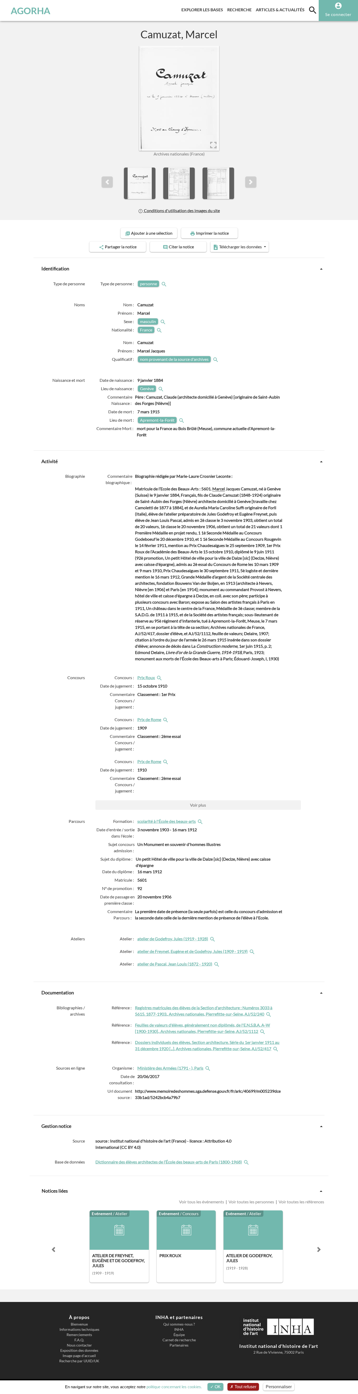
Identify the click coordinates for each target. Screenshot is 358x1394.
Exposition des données (79, 1350)
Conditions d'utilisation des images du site (181, 210)
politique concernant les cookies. (174, 1387)
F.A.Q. (79, 1340)
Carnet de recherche (179, 1340)
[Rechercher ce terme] (164, 283)
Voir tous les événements (202, 1201)
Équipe (179, 1334)
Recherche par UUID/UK (79, 1361)
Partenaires (179, 1345)
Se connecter (338, 14)
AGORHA (30, 10)
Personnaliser (279, 1387)
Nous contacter (79, 1345)
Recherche (240, 9)
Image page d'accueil (79, 1355)
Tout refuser (245, 1387)
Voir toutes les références (301, 1201)
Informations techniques (79, 1329)
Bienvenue (79, 1324)
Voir (198, 804)
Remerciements (79, 1334)
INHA (179, 1329)
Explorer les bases (203, 9)
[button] (107, 181)
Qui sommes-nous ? (179, 1324)
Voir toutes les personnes (251, 1201)
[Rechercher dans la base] (247, 1161)
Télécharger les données (240, 246)
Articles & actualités (281, 9)
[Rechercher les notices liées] (160, 677)
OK (217, 1387)
